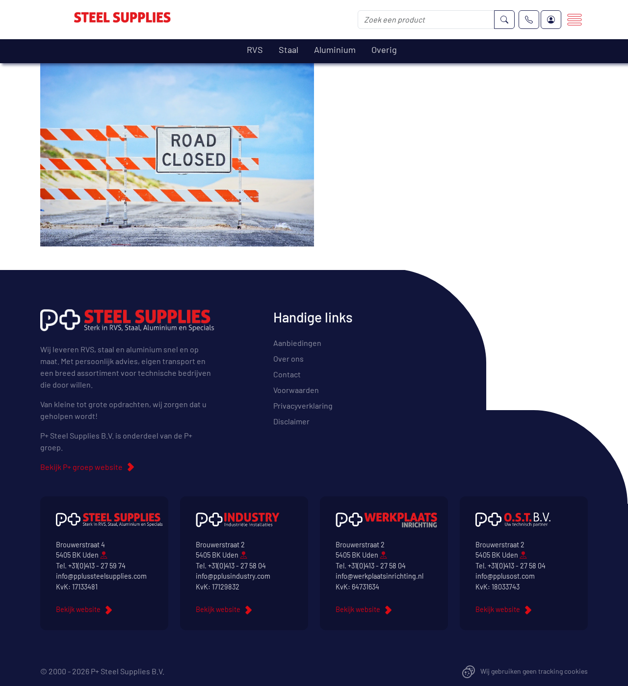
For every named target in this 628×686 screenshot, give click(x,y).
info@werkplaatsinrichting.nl (379, 576)
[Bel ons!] (529, 19)
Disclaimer (291, 421)
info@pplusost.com (505, 576)
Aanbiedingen (297, 342)
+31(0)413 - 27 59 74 (97, 566)
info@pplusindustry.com (233, 576)
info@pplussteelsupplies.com (101, 576)
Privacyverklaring (303, 405)
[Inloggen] (551, 19)
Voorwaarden (296, 389)
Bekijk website (78, 609)
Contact (287, 374)
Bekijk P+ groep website (81, 466)
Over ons (288, 358)
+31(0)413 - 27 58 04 (237, 566)
